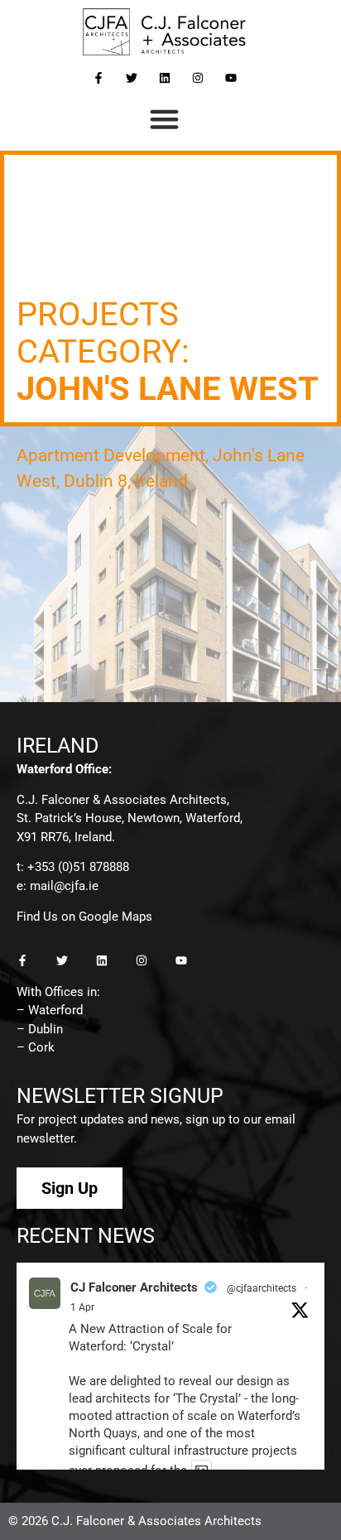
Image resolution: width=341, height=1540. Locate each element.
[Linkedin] (164, 78)
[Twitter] (131, 78)
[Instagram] (198, 78)
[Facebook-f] (98, 78)
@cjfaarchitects (261, 1288)
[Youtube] (231, 78)
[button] (165, 119)
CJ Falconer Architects (134, 1287)
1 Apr (82, 1307)
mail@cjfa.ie (64, 885)
